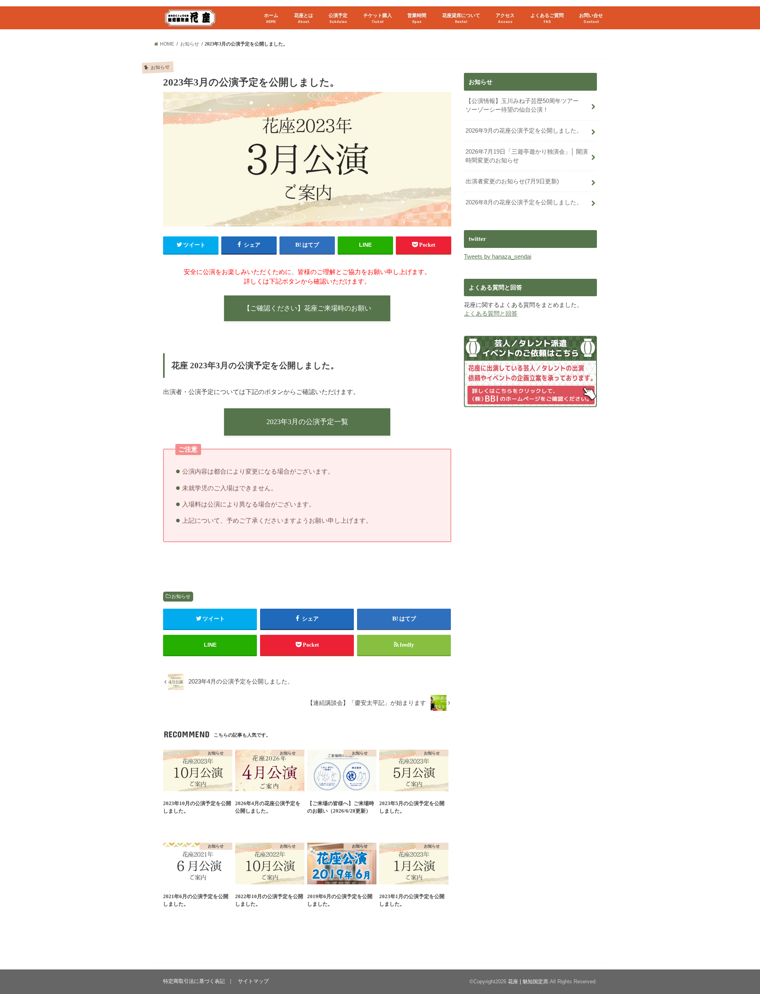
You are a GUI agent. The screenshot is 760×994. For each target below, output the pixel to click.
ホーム (271, 18)
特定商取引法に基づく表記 (194, 981)
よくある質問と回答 (490, 313)
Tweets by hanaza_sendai (497, 256)
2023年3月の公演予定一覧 (307, 422)
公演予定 (338, 18)
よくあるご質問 (547, 18)
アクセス (505, 18)
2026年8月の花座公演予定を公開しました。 (524, 202)
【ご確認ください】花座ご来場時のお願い (307, 308)
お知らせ (180, 596)
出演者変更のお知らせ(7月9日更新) (512, 181)
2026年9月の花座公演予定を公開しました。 (524, 131)
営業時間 (416, 18)
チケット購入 (377, 18)
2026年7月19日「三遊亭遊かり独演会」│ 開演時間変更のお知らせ (527, 156)
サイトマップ (253, 981)
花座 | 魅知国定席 (528, 981)
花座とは (303, 18)
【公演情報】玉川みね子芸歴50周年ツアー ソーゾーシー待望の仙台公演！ (525, 105)
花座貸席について (461, 18)
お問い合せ (591, 18)
